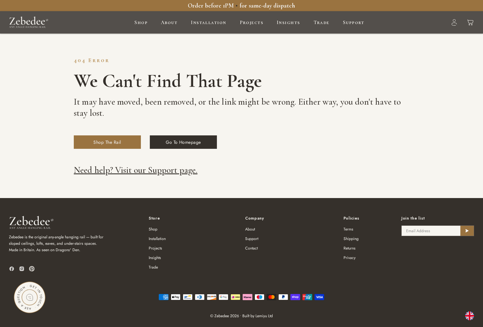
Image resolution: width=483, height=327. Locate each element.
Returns (350, 248)
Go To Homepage (183, 142)
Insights (288, 22)
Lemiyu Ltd (264, 316)
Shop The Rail (107, 142)
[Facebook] (12, 269)
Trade (322, 22)
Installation (208, 22)
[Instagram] (22, 269)
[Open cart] (470, 22)
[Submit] (467, 231)
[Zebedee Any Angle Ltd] (28, 22)
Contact (251, 248)
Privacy (350, 257)
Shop (141, 22)
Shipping (351, 238)
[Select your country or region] (469, 315)
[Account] (454, 22)
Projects (252, 22)
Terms (348, 229)
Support (353, 22)
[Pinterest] (32, 269)
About (169, 22)
